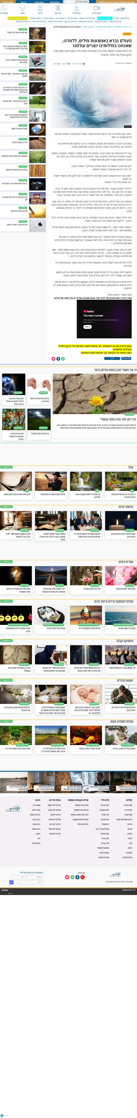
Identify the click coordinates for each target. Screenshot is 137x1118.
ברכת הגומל (36, 819)
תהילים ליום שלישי (55, 21)
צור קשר (23, 2)
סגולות (130, 829)
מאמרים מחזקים (104, 857)
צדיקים (130, 847)
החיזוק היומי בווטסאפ (81, 810)
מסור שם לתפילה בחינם (17, 18)
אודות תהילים (39, 2)
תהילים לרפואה (115, 21)
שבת (130, 843)
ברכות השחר (36, 829)
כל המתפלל (105, 824)
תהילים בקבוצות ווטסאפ (78, 800)
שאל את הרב (72, 18)
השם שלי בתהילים (105, 18)
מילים (112, 358)
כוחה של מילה (126, 358)
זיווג (38, 838)
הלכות (130, 838)
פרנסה (38, 833)
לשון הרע (129, 852)
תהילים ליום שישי (55, 833)
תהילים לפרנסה (101, 21)
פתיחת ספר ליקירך (122, 18)
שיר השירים (105, 814)
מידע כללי (105, 800)
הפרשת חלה (36, 843)
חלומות (129, 833)
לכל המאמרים (6, 467)
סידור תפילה (105, 843)
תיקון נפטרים (105, 833)
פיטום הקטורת (35, 18)
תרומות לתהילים (8, 2)
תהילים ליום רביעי (39, 21)
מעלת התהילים (127, 857)
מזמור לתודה (48, 18)
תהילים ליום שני (70, 21)
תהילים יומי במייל (82, 824)
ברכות (37, 800)
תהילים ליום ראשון (86, 21)
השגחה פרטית (104, 852)
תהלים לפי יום (55, 800)
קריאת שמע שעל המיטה (124, 819)
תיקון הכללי (105, 838)
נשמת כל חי (60, 18)
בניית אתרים (10, 893)
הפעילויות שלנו (55, 2)
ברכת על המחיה (35, 814)
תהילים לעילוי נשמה (87, 18)
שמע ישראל (128, 814)
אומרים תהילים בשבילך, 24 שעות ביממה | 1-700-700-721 (116, 2)
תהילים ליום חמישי (23, 21)
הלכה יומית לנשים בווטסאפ (79, 814)
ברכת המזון (36, 824)
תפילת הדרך (128, 810)
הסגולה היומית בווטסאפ (80, 819)
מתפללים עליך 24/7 (102, 829)
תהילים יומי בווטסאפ (81, 805)
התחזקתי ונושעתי (103, 847)
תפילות (129, 800)
